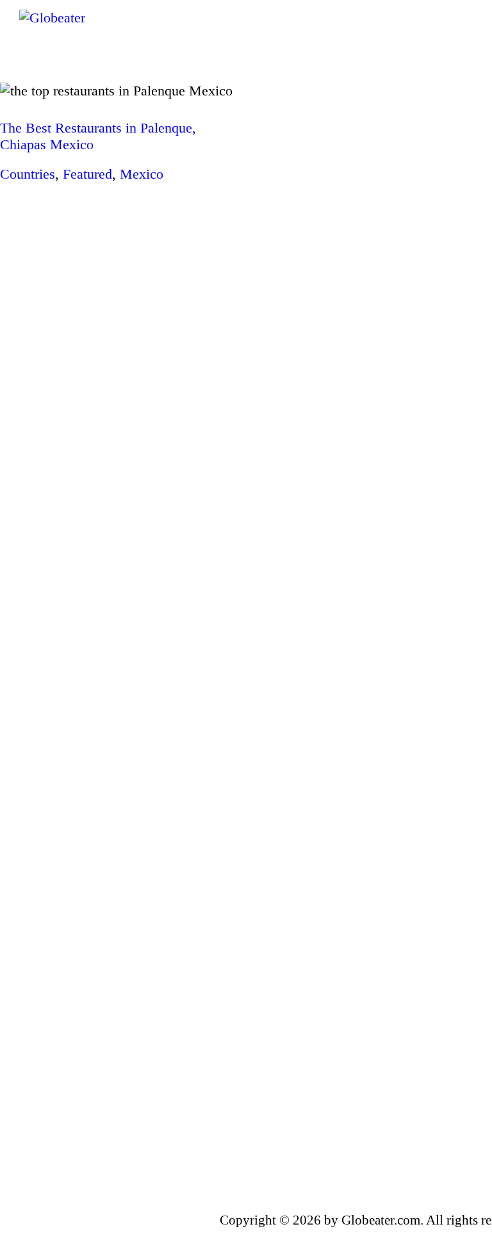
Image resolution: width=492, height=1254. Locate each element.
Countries (27, 174)
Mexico (141, 174)
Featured (87, 174)
